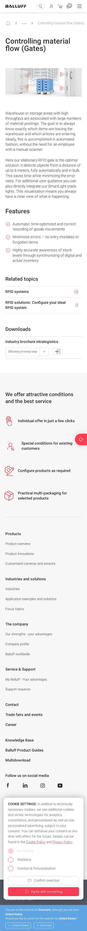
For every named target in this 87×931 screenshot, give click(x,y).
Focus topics (14, 609)
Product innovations (19, 554)
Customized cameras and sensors (30, 564)
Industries (12, 589)
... (24, 21)
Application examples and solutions (30, 599)
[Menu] (79, 6)
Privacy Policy (62, 842)
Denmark (46, 925)
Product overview (17, 544)
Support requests (18, 689)
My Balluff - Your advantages (26, 679)
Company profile (17, 644)
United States (20, 925)
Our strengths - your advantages (28, 634)
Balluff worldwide (17, 654)
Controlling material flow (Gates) (60, 23)
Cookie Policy (35, 842)
